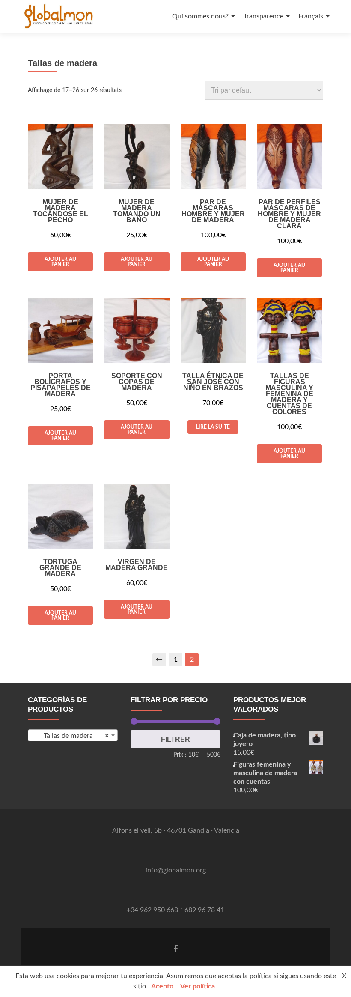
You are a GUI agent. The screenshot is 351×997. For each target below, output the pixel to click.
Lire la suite (213, 427)
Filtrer (175, 739)
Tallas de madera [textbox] (76, 735)
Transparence (263, 16)
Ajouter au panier (60, 262)
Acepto (162, 986)
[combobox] (73, 735)
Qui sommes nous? (200, 16)
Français (310, 16)
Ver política (197, 986)
